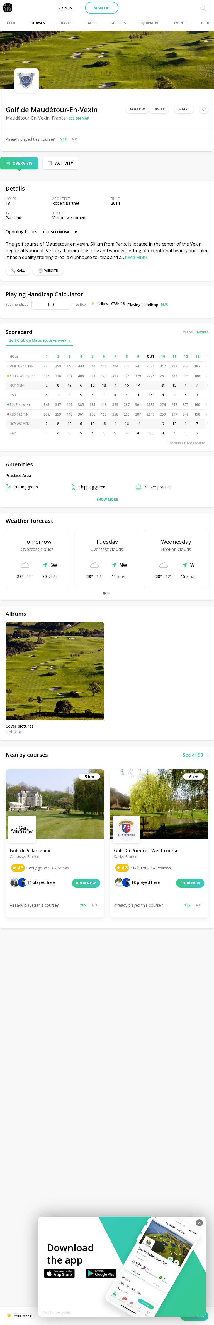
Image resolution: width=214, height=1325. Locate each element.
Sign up (102, 8)
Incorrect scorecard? (187, 443)
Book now (86, 883)
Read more (136, 257)
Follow (137, 109)
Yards (188, 332)
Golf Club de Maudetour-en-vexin (39, 340)
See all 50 (193, 755)
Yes (63, 139)
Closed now (56, 231)
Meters (202, 332)
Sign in (65, 8)
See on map (79, 118)
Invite (159, 109)
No (74, 139)
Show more (107, 499)
